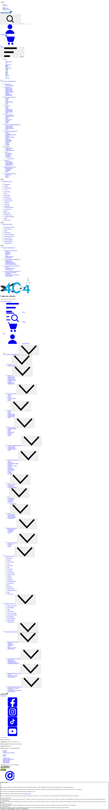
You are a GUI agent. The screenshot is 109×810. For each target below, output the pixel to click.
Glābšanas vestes (8, 214)
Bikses (5, 211)
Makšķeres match (9, 90)
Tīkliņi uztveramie (9, 125)
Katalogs (5, 754)
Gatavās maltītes (8, 243)
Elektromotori (8, 174)
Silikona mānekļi (9, 109)
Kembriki (7, 144)
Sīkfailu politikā (28, 793)
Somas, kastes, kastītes (9, 97)
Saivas (7, 171)
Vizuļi (7, 107)
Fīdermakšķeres (9, 94)
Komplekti (7, 84)
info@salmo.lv (7, 9)
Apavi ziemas (7, 191)
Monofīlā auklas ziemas (10, 262)
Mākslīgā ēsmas (9, 257)
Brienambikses (7, 184)
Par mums (5, 750)
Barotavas (8, 135)
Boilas (7, 122)
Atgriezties (9, 301)
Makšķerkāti (7, 87)
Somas (7, 100)
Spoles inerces (8, 165)
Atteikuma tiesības (6, 758)
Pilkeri (7, 112)
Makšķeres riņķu (9, 88)
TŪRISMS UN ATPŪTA (7, 224)
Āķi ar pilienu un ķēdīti (10, 268)
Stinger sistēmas (9, 140)
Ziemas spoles (8, 260)
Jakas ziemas (7, 195)
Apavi (6, 189)
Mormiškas (8, 254)
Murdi (7, 129)
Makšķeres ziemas (9, 261)
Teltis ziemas (8, 273)
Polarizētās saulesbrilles (9, 216)
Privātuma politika (6, 760)
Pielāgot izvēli (3, 808)
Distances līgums (6, 762)
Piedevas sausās (9, 119)
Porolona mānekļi (9, 110)
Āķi (6, 152)
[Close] (1, 785)
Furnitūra (7, 143)
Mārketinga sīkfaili (5, 806)
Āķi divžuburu (8, 153)
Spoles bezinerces (9, 161)
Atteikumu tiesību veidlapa (8, 759)
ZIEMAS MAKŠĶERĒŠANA (9, 247)
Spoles (6, 160)
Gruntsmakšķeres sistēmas (11, 134)
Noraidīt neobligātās (11, 808)
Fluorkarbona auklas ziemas (11, 264)
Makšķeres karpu (9, 89)
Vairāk (4, 58)
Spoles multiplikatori (10, 164)
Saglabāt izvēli (25, 808)
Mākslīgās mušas (9, 111)
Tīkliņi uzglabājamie (10, 128)
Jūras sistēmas (8, 141)
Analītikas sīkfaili (5, 800)
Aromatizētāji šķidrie (10, 116)
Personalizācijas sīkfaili (6, 804)
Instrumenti (8, 170)
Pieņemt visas (18, 808)
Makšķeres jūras (9, 95)
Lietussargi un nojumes (9, 227)
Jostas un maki (8, 220)
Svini (7, 132)
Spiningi (7, 93)
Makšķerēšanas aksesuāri (9, 167)
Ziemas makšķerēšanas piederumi (11, 259)
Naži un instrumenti (9, 239)
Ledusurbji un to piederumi (11, 272)
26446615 (6, 8)
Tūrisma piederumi (8, 241)
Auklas (6, 146)
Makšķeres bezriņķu (10, 91)
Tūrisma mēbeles (8, 228)
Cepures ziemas (8, 209)
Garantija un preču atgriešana (9, 752)
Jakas (6, 193)
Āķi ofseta (8, 155)
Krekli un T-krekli (8, 200)
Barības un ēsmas (8, 114)
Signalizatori (8, 139)
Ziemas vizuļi (8, 253)
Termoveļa (7, 202)
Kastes (7, 104)
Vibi (6, 255)
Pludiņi (7, 138)
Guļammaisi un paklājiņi (9, 236)
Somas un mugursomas (9, 234)
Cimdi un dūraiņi (8, 198)
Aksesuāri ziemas (9, 275)
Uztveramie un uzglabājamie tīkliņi (12, 124)
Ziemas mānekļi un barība (10, 250)
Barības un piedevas (10, 256)
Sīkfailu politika (6, 761)
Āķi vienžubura (9, 154)
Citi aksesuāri (8, 169)
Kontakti (4, 751)
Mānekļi (6, 105)
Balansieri (8, 251)
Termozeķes (7, 204)
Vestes (5, 218)
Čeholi (7, 99)
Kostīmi (6, 186)
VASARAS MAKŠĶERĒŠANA (9, 81)
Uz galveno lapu (4, 301)
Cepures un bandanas (9, 207)
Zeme (7, 118)
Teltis (6, 230)
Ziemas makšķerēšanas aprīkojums (12, 271)
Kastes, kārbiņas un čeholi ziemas (12, 274)
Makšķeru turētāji (9, 168)
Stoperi (7, 142)
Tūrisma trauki (8, 232)
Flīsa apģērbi (7, 205)
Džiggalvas (8, 133)
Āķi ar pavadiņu (10, 158)
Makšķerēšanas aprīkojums (10, 131)
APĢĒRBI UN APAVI (7, 181)
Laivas (7, 175)
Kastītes (7, 98)
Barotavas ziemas (9, 269)
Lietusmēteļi (7, 197)
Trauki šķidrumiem (9, 101)
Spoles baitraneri (9, 162)
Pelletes (7, 121)
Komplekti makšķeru (10, 85)
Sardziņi (7, 267)
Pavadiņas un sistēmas (10, 137)
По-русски (5, 5)
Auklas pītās (8, 149)
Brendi (4, 756)
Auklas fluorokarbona (10, 150)
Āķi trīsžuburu (8, 156)
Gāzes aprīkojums (7, 238)
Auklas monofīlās (9, 148)
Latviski (2, 2)
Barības (7, 117)
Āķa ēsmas (8, 120)
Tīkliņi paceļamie (9, 127)
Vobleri (7, 108)
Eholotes (7, 177)
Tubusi (7, 103)
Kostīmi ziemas (8, 188)
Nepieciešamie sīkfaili (6, 798)
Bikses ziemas (7, 212)
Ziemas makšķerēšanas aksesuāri (11, 265)
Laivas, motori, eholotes (10, 173)
